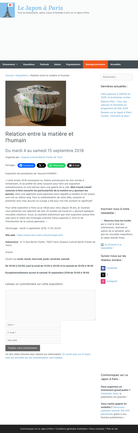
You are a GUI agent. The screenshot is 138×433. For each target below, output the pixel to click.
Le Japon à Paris (40, 8)
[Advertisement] (69, 39)
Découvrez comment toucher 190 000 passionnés (115, 410)
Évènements (9, 64)
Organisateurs (73, 64)
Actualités (116, 64)
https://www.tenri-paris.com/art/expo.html (40, 235)
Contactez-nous (109, 393)
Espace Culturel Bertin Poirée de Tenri (41, 157)
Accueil (9, 75)
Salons (57, 64)
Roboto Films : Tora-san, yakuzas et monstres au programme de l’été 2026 (114, 105)
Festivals (44, 64)
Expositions (29, 64)
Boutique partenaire (95, 64)
